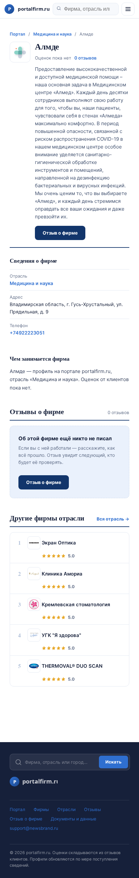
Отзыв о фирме (60, 233)
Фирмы (41, 809)
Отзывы (92, 809)
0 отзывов (85, 57)
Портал (17, 34)
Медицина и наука (52, 34)
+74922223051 (27, 333)
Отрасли (66, 809)
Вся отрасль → (113, 518)
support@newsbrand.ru (34, 828)
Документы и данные (73, 818)
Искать (113, 761)
